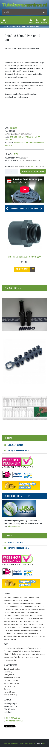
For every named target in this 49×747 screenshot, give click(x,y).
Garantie (7, 689)
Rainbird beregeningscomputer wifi (20, 618)
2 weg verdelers (16, 612)
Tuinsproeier (23, 597)
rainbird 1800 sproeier (19, 624)
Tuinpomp (41, 606)
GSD (43, 743)
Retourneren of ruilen (12, 677)
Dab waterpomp (10, 627)
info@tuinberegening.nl (14, 721)
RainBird (13, 128)
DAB (19, 651)
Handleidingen (9, 692)
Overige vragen (9, 686)
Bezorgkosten (9, 675)
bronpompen (9, 660)
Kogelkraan (40, 609)
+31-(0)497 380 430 (12, 718)
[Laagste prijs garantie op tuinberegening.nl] (24, 485)
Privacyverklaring (10, 695)
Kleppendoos (9, 657)
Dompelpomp (33, 597)
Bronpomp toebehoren (29, 630)
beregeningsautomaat (30, 657)
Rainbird (16, 600)
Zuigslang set (29, 636)
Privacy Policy (24, 743)
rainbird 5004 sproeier (19, 621)
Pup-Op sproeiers (25, 137)
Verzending (8, 672)
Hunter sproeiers (19, 615)
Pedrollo (13, 654)
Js (15, 660)
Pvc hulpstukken (17, 633)
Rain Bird (13, 137)
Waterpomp (8, 600)
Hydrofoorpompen (38, 627)
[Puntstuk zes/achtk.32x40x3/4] (24, 234)
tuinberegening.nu (14, 526)
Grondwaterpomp (29, 606)
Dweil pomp (35, 651)
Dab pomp (24, 603)
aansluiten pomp (38, 654)
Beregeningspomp (11, 597)
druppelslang (9, 648)
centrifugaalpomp (21, 648)
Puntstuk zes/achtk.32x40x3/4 (24, 256)
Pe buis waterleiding (30, 633)
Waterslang (32, 609)
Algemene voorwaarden (11, 743)
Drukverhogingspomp (12, 630)
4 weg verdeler (27, 612)
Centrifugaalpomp (15, 606)
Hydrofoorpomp (26, 600)
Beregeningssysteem (11, 603)
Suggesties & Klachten (12, 683)
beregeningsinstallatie (19, 609)
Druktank (7, 609)
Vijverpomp (26, 651)
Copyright (32, 743)
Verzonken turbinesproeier (14, 636)
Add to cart (22, 269)
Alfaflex (6, 654)
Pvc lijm (6, 612)
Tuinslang (17, 657)
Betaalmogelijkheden (12, 669)
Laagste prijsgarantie (11, 680)
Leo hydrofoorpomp (35, 624)
